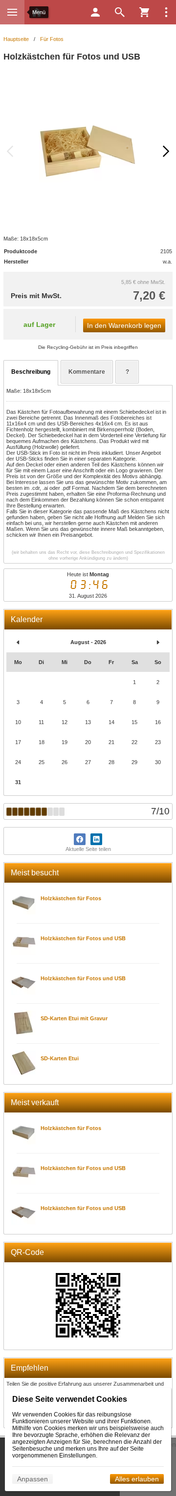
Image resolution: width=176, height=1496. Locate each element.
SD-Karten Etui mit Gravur (74, 1018)
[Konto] (95, 12)
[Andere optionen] (166, 12)
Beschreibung (30, 371)
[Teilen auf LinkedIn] (96, 839)
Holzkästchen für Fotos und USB (83, 938)
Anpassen (32, 1479)
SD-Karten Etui (60, 1058)
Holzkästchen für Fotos (71, 898)
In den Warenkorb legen (124, 325)
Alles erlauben (137, 1479)
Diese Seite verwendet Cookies (69, 1399)
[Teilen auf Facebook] (80, 839)
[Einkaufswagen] (144, 12)
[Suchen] (120, 12)
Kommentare (86, 371)
